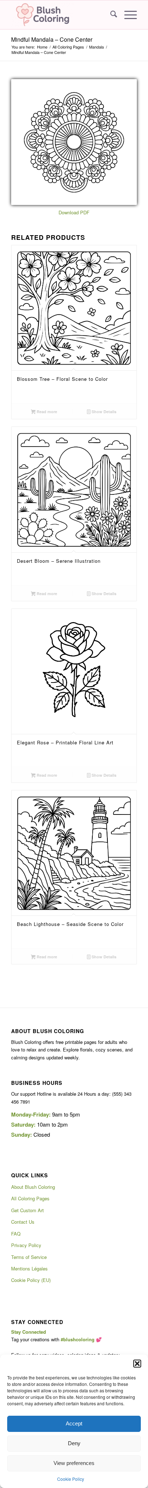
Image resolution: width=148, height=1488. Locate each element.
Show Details (103, 411)
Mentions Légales (29, 1268)
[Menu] (127, 14)
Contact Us (22, 1221)
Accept (74, 1423)
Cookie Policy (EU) (31, 1280)
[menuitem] (110, 14)
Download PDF (74, 212)
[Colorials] (61, 14)
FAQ (15, 1233)
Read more (46, 411)
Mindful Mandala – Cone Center (51, 39)
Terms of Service (29, 1257)
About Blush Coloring (33, 1186)
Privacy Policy (26, 1245)
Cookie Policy (70, 1479)
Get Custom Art (27, 1210)
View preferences (74, 1463)
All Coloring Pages (30, 1198)
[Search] (110, 14)
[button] (137, 1363)
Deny (74, 1443)
